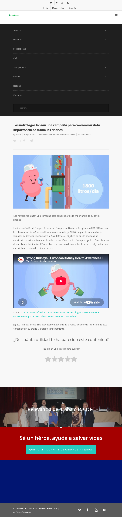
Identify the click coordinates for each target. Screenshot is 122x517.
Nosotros (17, 39)
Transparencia (19, 67)
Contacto (72, 8)
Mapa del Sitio (58, 8)
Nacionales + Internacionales (62, 134)
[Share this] (24, 140)
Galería (16, 76)
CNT (15, 58)
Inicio (45, 8)
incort (18, 134)
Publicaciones (19, 48)
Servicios (17, 30)
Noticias (17, 85)
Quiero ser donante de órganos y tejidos (61, 449)
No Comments (84, 134)
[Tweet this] (31, 140)
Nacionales (43, 134)
